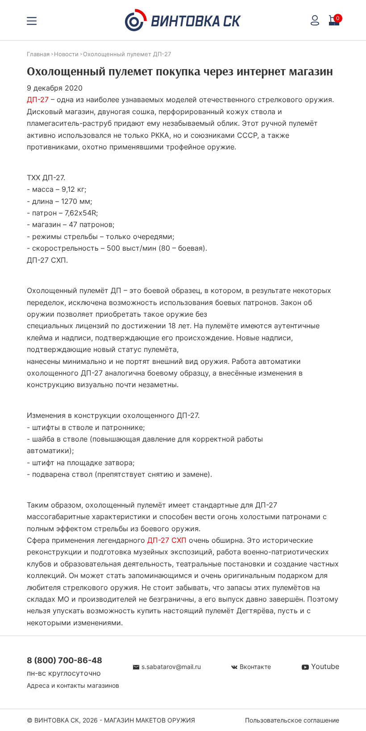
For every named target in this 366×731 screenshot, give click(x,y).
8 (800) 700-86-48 (64, 660)
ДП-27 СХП (167, 540)
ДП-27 (38, 99)
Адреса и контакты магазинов (73, 685)
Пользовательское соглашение (292, 720)
